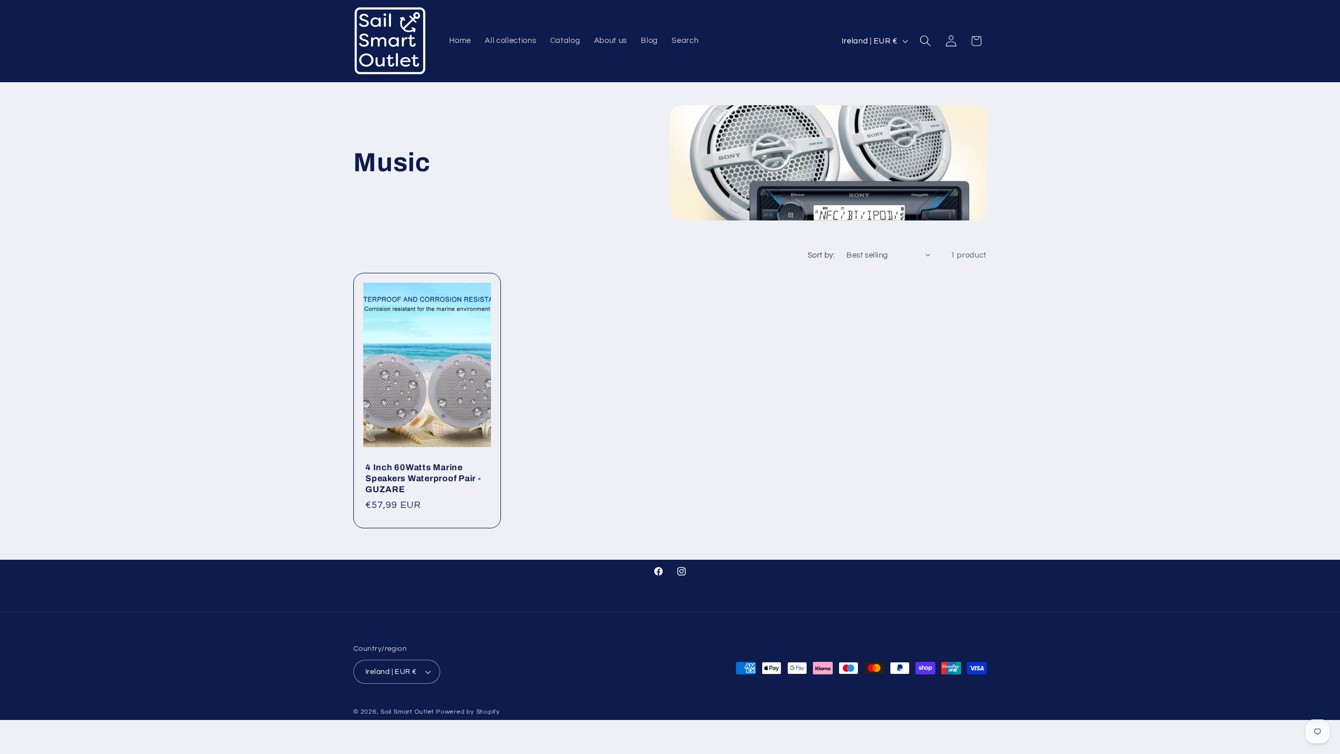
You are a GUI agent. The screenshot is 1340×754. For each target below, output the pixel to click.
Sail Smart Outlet (407, 711)
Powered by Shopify (468, 711)
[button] (925, 40)
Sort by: (821, 255)
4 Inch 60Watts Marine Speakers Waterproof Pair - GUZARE (423, 478)
